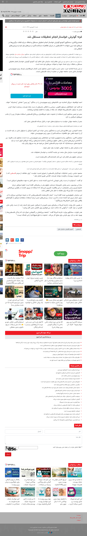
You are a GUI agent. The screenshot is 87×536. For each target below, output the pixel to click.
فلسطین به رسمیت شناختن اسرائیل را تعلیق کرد (68, 373)
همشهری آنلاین (73, 9)
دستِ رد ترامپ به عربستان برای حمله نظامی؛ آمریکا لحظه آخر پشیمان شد (61, 351)
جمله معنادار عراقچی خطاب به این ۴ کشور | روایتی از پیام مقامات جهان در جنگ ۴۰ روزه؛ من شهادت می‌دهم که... (51, 349)
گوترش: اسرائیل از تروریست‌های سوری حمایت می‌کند (66, 399)
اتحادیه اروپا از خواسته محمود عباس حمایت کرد (68, 379)
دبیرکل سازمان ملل (19, 54)
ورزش (7, 16)
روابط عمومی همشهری (38, 2)
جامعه (46, 16)
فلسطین (13, 173)
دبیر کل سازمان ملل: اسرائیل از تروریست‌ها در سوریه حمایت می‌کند (63, 417)
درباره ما (79, 515)
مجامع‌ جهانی (63, 27)
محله (34, 16)
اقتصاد (52, 16)
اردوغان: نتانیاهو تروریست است (72, 411)
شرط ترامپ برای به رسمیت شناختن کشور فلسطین (67, 391)
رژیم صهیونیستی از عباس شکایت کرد (70, 376)
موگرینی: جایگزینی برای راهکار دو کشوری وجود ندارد (67, 385)
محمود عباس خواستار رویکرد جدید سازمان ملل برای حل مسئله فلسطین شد (61, 388)
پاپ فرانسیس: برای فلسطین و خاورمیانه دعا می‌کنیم (67, 420)
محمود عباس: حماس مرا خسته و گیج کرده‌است (68, 393)
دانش (23, 16)
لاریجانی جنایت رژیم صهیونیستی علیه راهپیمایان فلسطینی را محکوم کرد (62, 414)
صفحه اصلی (79, 27)
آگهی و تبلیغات (57, 2)
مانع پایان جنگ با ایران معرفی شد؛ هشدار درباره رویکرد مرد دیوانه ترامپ (62, 357)
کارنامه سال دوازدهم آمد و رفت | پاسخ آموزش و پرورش (66, 354)
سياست (64, 16)
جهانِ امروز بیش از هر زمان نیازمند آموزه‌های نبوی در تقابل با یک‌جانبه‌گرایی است (60, 346)
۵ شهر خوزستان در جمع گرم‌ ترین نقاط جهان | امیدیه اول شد (65, 360)
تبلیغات (79, 520)
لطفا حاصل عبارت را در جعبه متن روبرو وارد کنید (67, 447)
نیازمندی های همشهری (68, 2)
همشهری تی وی (48, 2)
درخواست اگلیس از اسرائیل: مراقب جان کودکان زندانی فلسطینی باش (62, 396)
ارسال (8, 454)
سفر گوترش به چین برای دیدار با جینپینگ (69, 402)
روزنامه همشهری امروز (80, 2)
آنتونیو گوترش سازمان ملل (65, 229)
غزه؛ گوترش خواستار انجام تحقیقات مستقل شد (54, 37)
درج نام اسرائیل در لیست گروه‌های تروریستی (69, 370)
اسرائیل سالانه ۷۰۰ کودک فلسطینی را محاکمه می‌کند (67, 405)
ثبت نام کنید (27, 96)
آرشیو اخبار (72, 16)
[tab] (43, 333)
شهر (40, 16)
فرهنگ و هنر (15, 16)
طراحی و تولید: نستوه (42, 533)
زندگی (29, 16)
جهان (58, 16)
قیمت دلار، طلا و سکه (75, 518)
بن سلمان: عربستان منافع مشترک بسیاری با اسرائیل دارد (66, 408)
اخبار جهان (71, 27)
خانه (81, 16)
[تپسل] (11, 74)
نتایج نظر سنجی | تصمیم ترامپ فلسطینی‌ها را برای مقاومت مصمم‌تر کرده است (60, 382)
